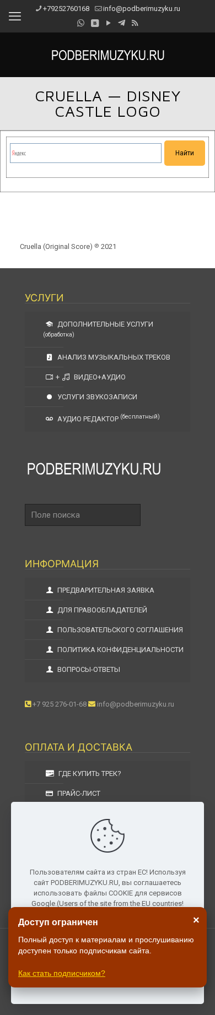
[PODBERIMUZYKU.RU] (107, 54)
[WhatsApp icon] (81, 23)
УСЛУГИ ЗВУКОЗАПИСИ (96, 397)
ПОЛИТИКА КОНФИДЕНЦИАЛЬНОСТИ (120, 649)
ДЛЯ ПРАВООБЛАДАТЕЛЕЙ (101, 610)
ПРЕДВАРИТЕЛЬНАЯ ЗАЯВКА (105, 590)
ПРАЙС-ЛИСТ (78, 793)
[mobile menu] (15, 16)
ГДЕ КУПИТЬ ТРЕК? (89, 773)
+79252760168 (66, 8)
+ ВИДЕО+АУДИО (91, 377)
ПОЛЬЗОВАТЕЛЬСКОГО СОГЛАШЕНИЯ (119, 630)
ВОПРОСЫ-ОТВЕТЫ (88, 669)
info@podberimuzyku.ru (141, 8)
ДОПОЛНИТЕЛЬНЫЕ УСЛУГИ (98, 329)
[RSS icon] (135, 23)
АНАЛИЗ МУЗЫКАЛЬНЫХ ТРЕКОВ (113, 357)
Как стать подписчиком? (61, 973)
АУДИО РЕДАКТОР (108, 418)
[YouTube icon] (108, 23)
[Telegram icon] (121, 23)
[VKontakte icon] (94, 23)
